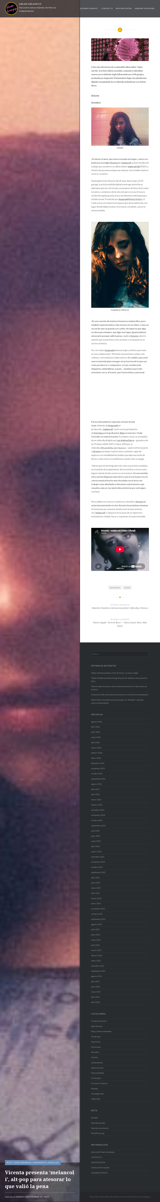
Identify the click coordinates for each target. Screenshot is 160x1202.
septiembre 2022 (98, 919)
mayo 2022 (96, 940)
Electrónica (96, 1042)
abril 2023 (95, 893)
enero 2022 (96, 961)
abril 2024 (95, 846)
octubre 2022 (96, 914)
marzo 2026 (96, 748)
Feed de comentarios (99, 1128)
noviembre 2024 (98, 815)
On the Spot (96, 1078)
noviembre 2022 (98, 909)
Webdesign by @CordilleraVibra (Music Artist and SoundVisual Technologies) (120, 1197)
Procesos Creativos (99, 1083)
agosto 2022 (96, 924)
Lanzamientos (39, 1163)
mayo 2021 (96, 992)
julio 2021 (95, 981)
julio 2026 (95, 727)
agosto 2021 (96, 976)
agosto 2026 (96, 722)
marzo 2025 (96, 799)
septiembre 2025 (98, 779)
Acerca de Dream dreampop (102, 1152)
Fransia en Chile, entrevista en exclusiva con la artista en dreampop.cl (119, 694)
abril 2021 (95, 997)
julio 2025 (95, 789)
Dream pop (95, 1036)
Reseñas (94, 1088)
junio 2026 (95, 732)
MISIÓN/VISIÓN (124, 8)
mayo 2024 (96, 841)
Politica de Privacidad (100, 1167)
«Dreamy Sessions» (144, 8)
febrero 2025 (96, 805)
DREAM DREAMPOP (30, 4)
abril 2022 (95, 945)
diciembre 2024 (97, 810)
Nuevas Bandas (97, 1073)
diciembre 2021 (97, 966)
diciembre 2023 (97, 857)
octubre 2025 (96, 773)
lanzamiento (115, 587)
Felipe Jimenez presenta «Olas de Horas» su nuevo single (114, 673)
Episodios (95, 1052)
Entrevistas (96, 1047)
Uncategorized (97, 1094)
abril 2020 (95, 1002)
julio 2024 (95, 831)
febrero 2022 (96, 955)
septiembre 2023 (98, 872)
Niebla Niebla (135, 199)
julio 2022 (95, 929)
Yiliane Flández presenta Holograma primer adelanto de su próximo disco (119, 679)
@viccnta (95, 95)
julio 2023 (95, 877)
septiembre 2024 (98, 825)
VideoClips (53, 1163)
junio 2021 (95, 987)
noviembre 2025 (98, 768)
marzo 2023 (96, 898)
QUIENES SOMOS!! (89, 8)
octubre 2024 (96, 820)
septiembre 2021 (98, 971)
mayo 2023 (96, 888)
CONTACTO (107, 8)
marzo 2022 (96, 950)
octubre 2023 (96, 867)
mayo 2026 (96, 737)
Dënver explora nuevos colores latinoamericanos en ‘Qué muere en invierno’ (119, 688)
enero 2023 (96, 903)
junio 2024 (95, 836)
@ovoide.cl (96, 102)
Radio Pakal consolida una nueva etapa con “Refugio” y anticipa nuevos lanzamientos (117, 701)
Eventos (94, 1057)
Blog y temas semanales (19, 1163)
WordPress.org (97, 1133)
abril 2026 (95, 742)
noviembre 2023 (98, 862)
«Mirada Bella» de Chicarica (113, 447)
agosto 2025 (96, 784)
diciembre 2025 (97, 763)
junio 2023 (95, 883)
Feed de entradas (98, 1123)
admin (20, 1197)
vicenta (127, 587)
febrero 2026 (96, 753)
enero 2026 (96, 758)
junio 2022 (95, 935)
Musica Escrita (97, 1068)
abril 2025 (95, 794)
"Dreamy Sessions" (99, 1021)
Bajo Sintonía (96, 1026)
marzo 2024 (96, 851)
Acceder (94, 1118)
